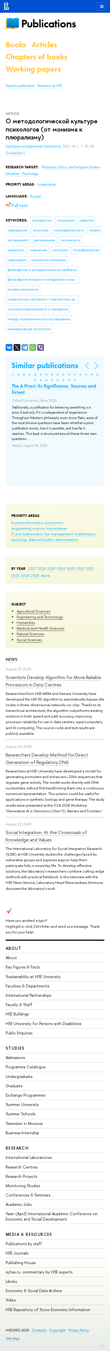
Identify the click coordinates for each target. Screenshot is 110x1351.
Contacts (39, 1330)
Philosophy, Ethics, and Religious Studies (70, 167)
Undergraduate (19, 1076)
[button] (13, 374)
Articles (44, 45)
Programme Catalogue (26, 1066)
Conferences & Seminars (28, 1195)
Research (17, 1148)
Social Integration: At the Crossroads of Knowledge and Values (46, 836)
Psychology (30, 173)
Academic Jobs (19, 1204)
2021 (90, 568)
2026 (42, 568)
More (45, 575)
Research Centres (22, 1167)
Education (13, 173)
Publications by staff (24, 1243)
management (62, 533)
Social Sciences (29, 639)
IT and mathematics (27, 533)
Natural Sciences (30, 633)
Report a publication (20, 85)
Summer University (22, 1104)
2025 (51, 568)
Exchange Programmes (25, 1095)
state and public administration (53, 539)
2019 (25, 575)
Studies (15, 1048)
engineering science (28, 528)
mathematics (84, 533)
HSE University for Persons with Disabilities (43, 1023)
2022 (80, 568)
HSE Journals (17, 1253)
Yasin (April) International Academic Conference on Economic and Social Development (52, 1216)
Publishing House (21, 1262)
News (11, 659)
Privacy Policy (78, 1330)
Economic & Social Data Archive (34, 1290)
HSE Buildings (17, 1014)
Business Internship (22, 1132)
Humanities (26, 622)
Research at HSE (50, 85)
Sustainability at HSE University (33, 976)
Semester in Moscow (24, 1123)
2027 (32, 568)
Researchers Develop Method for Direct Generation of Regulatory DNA (47, 758)
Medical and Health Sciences (40, 628)
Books (16, 45)
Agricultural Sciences (33, 611)
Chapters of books (36, 57)
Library (11, 1281)
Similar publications (44, 365)
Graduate (14, 1085)
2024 (61, 568)
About (13, 948)
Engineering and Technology (40, 616)
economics (54, 522)
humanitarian (56, 528)
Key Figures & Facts (23, 967)
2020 (15, 575)
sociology (19, 539)
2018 (35, 575)
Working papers (33, 69)
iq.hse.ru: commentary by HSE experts (39, 1272)
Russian (35, 196)
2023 (71, 568)
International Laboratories (29, 1157)
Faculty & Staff (19, 1004)
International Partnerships (28, 995)
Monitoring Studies (23, 1185)
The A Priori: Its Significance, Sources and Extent (54, 389)
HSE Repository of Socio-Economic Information (48, 1309)
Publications (48, 23)
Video (11, 1300)
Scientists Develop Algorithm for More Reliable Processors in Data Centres (53, 681)
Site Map (13, 1338)
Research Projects (21, 1176)
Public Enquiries (19, 1033)
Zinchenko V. (16, 153)
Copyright (57, 1330)
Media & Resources (29, 1234)
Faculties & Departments (27, 986)
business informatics (27, 522)
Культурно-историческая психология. (34, 146)
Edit (101, 1346)
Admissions (15, 1057)
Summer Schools (20, 1113)
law (47, 533)
